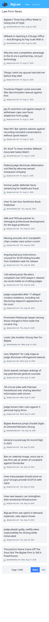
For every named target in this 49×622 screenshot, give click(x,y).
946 (43, 569)
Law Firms (36, 4)
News (27, 4)
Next (35, 569)
